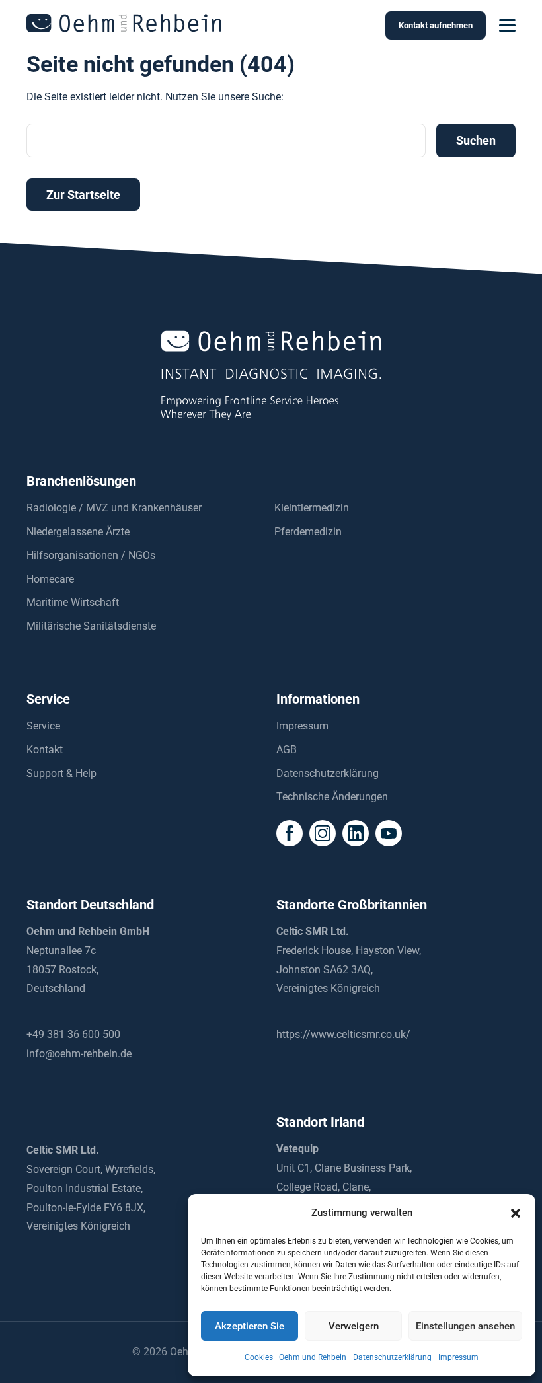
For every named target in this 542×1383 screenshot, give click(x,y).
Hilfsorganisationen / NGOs (90, 555)
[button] (515, 1213)
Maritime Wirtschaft (72, 602)
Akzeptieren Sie (249, 1326)
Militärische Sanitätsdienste (91, 626)
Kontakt (44, 749)
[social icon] (289, 833)
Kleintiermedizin (311, 508)
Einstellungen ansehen (465, 1326)
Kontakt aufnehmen (436, 25)
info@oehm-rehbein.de (79, 1053)
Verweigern (354, 1326)
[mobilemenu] (507, 25)
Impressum (458, 1357)
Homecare (50, 579)
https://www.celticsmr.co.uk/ (343, 1034)
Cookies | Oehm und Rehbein (295, 1357)
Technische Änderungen (332, 796)
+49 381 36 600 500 (73, 1034)
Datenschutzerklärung (392, 1357)
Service (43, 726)
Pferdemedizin (308, 531)
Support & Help (61, 773)
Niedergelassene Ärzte (78, 531)
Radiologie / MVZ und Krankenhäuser (114, 508)
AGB (286, 749)
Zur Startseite (83, 195)
